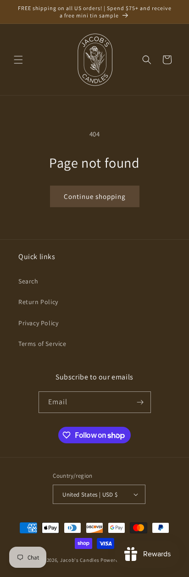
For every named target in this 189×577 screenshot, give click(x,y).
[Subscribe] (140, 402)
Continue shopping (95, 196)
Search (28, 281)
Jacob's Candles (80, 560)
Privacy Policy (38, 323)
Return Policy (38, 302)
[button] (18, 60)
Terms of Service (42, 343)
